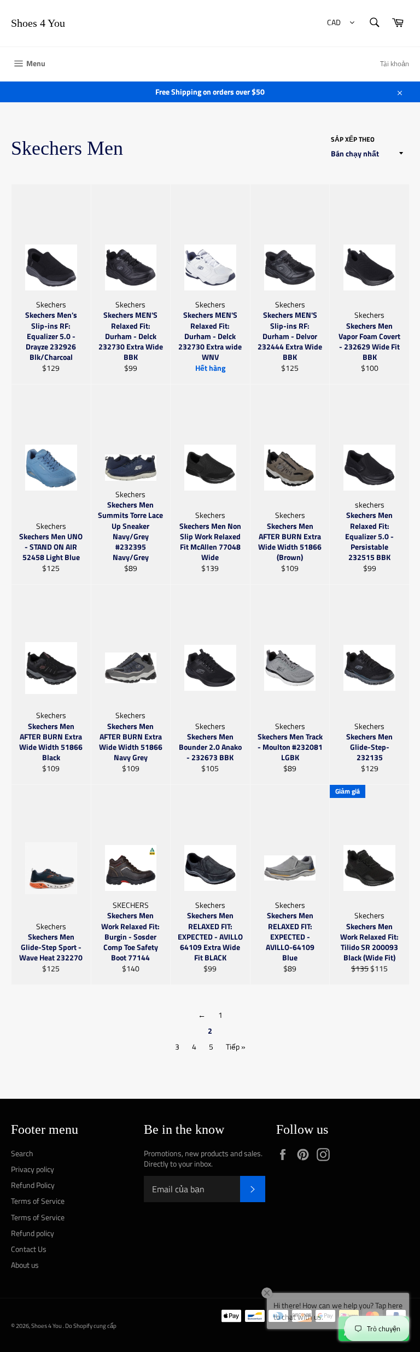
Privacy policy (32, 1169)
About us (25, 1265)
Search (22, 1153)
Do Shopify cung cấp (90, 1325)
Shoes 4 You (38, 23)
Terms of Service (38, 1201)
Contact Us (28, 1249)
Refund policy (32, 1233)
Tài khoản (394, 63)
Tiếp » (236, 1046)
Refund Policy (33, 1185)
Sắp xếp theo (353, 139)
